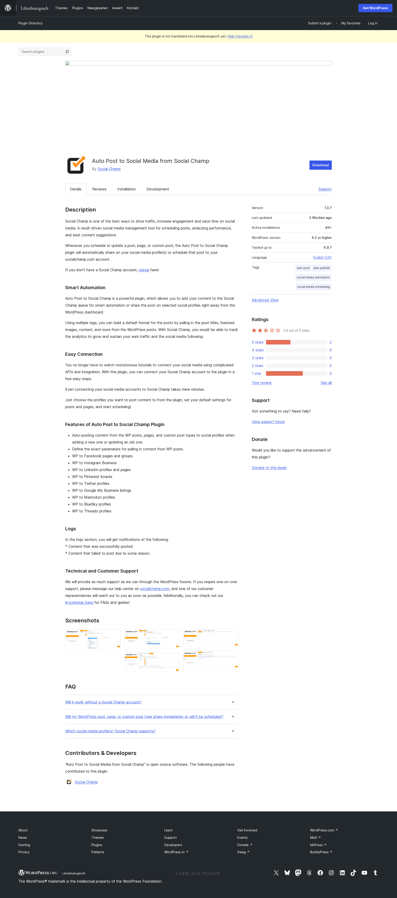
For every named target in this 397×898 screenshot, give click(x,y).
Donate (244, 845)
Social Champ (109, 169)
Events (242, 837)
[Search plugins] (67, 51)
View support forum (268, 421)
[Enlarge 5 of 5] (232, 656)
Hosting (24, 845)
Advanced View (265, 300)
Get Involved (247, 830)
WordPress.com (324, 830)
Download (320, 165)
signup (144, 270)
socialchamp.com (154, 588)
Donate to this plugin (269, 467)
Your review (262, 382)
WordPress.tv (176, 852)
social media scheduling (313, 286)
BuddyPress (321, 852)
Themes (97, 837)
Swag (243, 852)
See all (326, 382)
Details (76, 189)
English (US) (322, 257)
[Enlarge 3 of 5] (173, 658)
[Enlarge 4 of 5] (232, 635)
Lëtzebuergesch (73, 873)
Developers (173, 845)
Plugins (96, 845)
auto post (303, 268)
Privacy (24, 852)
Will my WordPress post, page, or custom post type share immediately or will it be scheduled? (144, 716)
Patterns (97, 852)
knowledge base (79, 602)
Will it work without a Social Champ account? (103, 702)
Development (158, 189)
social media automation (313, 277)
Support (325, 189)
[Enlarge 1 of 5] (114, 635)
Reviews (99, 189)
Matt (315, 837)
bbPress (318, 845)
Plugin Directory (30, 23)
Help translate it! (239, 36)
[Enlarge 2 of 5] (173, 635)
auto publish (321, 268)
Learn (168, 830)
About (23, 830)
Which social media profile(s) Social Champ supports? (110, 731)
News (22, 837)
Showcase (99, 830)
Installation (126, 189)
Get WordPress (375, 8)
